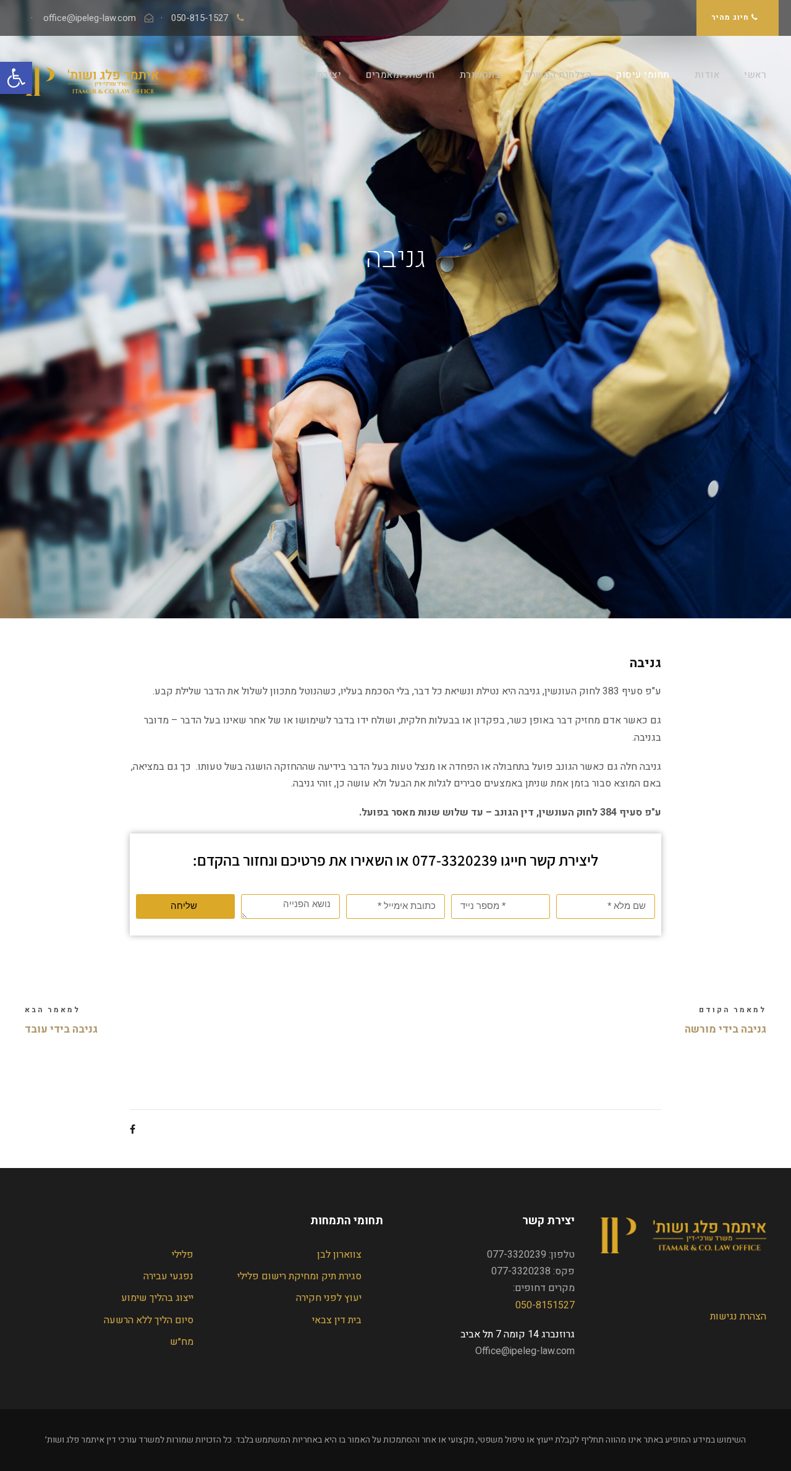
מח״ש (181, 1341)
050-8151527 (545, 1305)
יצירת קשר (318, 75)
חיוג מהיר (731, 17)
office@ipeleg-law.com (90, 18)
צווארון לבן (339, 1254)
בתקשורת (480, 75)
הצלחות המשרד (558, 75)
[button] (16, 78)
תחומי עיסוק (643, 75)
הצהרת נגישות (738, 1316)
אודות (707, 75)
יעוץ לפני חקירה (329, 1297)
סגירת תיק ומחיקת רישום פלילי (299, 1276)
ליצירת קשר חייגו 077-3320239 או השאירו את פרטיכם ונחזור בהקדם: (395, 860)
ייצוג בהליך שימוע (157, 1297)
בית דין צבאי (337, 1320)
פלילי (182, 1254)
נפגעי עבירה (168, 1276)
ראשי (755, 75)
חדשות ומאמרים (400, 75)
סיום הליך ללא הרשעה (148, 1320)
